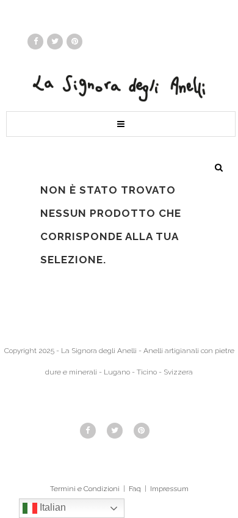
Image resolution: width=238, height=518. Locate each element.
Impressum (169, 488)
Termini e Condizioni (85, 488)
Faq (135, 488)
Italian (51, 507)
